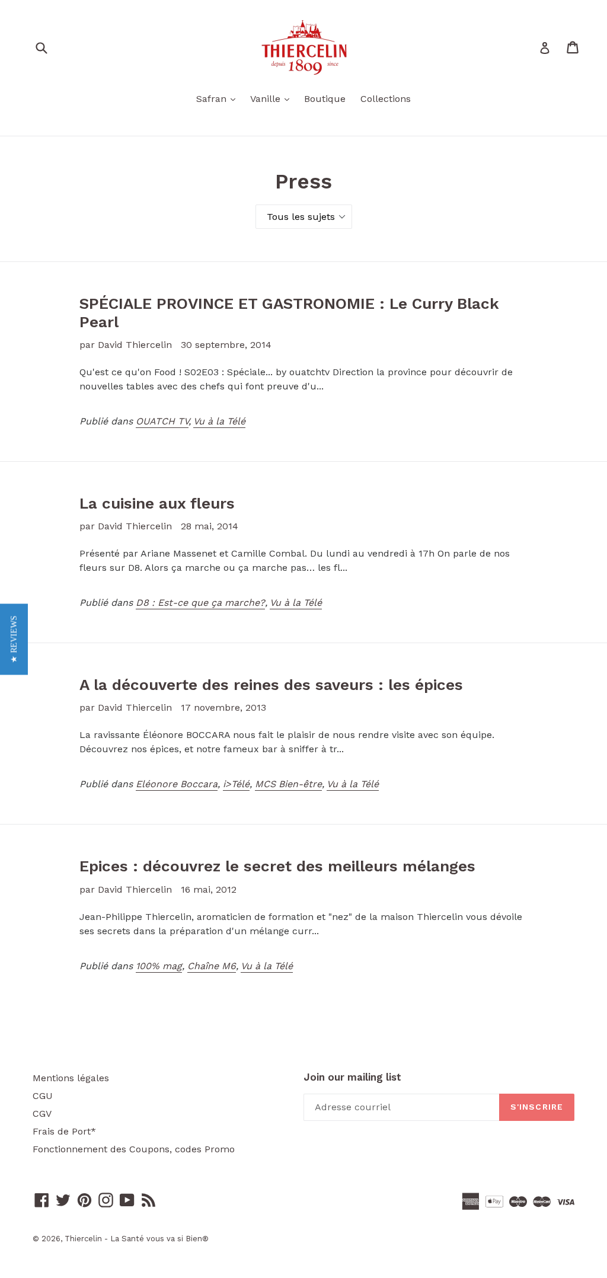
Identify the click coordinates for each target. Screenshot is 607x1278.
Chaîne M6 (211, 966)
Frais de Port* (64, 1131)
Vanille (272, 98)
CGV (42, 1113)
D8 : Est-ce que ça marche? (200, 602)
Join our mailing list (352, 1077)
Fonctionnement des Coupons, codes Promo (134, 1149)
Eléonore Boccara (177, 784)
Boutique (325, 98)
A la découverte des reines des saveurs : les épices (271, 685)
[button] (14, 639)
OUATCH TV (162, 421)
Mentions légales (71, 1078)
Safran (218, 98)
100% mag (159, 966)
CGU (43, 1095)
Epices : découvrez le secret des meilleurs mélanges (277, 866)
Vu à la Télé (219, 421)
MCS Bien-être (288, 784)
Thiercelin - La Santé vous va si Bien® (137, 1238)
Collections (385, 98)
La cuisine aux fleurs (157, 503)
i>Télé (236, 784)
